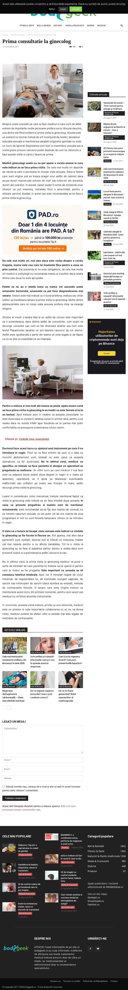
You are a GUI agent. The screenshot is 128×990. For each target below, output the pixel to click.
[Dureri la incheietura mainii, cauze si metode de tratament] (9, 906)
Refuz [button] (52, 9)
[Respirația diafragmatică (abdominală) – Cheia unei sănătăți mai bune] (14, 679)
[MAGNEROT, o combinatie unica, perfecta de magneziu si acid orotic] (51, 837)
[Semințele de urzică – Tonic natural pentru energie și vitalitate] (94, 106)
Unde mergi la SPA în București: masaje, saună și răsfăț (113, 215)
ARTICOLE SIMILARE (15, 630)
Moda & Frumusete (74, 26)
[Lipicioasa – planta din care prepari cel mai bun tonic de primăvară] (94, 255)
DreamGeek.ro (96, 901)
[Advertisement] (108, 55)
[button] (122, 25)
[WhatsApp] (28, 54)
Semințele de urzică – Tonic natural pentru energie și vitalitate (114, 106)
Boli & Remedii (44, 26)
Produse (101, 26)
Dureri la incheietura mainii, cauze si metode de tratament (28, 907)
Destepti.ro (94, 897)
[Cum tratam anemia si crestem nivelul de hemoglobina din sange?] (51, 897)
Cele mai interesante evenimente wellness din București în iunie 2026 (14, 660)
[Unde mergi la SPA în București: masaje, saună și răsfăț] (94, 215)
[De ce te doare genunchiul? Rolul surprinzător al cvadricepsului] (70, 679)
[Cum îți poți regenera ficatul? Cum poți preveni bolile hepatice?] (70, 645)
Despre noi (55, 981)
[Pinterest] (21, 54)
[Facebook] (5, 54)
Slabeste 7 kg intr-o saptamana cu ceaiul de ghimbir (28, 848)
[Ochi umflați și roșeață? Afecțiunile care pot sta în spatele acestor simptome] (42, 645)
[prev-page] (4, 707)
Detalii (63, 9)
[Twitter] (13, 54)
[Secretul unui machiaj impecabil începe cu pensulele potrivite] (94, 276)
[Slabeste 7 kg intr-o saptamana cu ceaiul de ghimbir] (9, 848)
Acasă (5, 34)
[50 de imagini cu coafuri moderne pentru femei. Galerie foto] (51, 875)
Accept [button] (76, 9)
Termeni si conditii (71, 981)
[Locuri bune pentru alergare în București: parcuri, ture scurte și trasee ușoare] (94, 194)
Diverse (90, 26)
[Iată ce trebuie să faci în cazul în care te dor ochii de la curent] (51, 858)
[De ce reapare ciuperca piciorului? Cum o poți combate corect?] (42, 679)
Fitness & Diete (27, 26)
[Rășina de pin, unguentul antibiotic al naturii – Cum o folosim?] (94, 127)
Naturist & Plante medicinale (111, 113)
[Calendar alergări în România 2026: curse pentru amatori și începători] (94, 234)
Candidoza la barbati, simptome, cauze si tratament (28, 868)
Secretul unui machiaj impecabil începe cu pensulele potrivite (114, 276)
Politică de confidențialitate (95, 981)
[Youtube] (98, 948)
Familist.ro (93, 904)
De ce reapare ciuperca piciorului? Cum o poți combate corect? (42, 694)
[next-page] (10, 707)
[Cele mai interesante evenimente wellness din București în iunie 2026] (14, 645)
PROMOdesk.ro (114, 887)
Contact (114, 981)
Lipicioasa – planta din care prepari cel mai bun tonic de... (114, 255)
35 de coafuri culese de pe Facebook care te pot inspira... (29, 887)
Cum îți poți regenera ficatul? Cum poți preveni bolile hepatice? (70, 660)
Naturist (58, 26)
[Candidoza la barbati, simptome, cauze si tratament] (9, 867)
